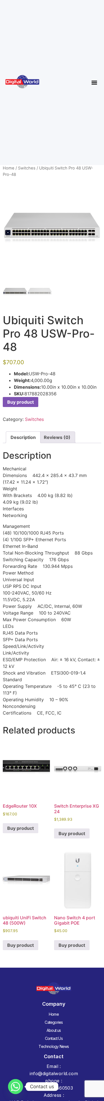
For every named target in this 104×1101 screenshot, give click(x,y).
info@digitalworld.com (54, 1073)
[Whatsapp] (15, 1086)
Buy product (20, 402)
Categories (54, 1022)
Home (8, 168)
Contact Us (54, 1038)
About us (54, 1030)
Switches (26, 168)
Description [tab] (23, 437)
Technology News (54, 1046)
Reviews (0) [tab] (57, 437)
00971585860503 (54, 1088)
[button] (94, 82)
